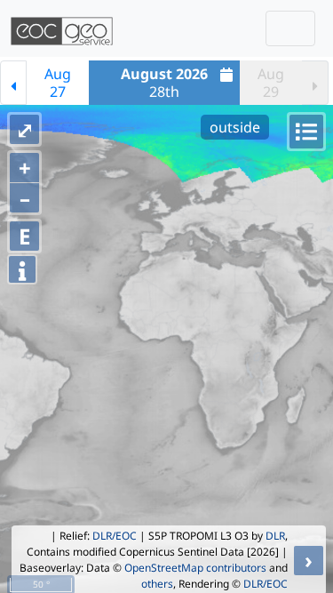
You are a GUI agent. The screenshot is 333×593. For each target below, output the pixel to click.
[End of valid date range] (315, 82)
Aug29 (271, 82)
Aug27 (57, 82)
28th (164, 82)
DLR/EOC (114, 535)
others (157, 583)
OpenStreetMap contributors (195, 567)
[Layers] (306, 131)
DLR (275, 535)
